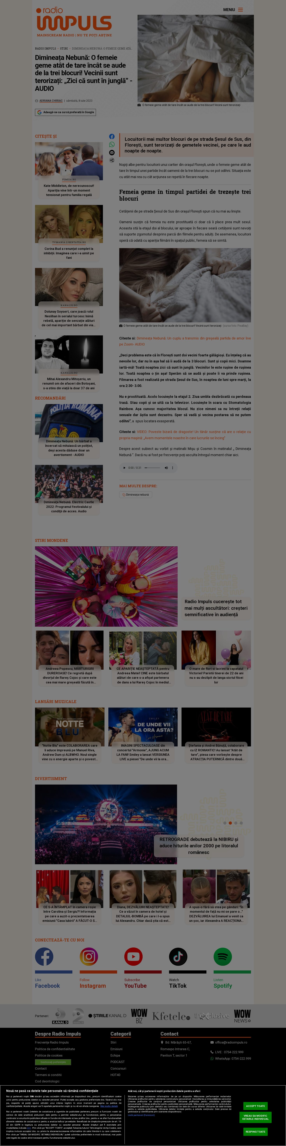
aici (29, 1128)
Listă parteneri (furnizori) (141, 1115)
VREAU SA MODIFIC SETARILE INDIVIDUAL (255, 1117)
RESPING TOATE (255, 1131)
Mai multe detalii (109, 1106)
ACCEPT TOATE (255, 1105)
